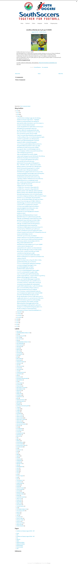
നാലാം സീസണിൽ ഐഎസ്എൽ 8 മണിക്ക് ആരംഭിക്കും (28, 273)
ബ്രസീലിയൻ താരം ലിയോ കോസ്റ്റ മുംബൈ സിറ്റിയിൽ (27, 147)
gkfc (17, 398)
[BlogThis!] (17, 64)
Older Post (60, 73)
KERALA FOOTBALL (20, 544)
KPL (17, 451)
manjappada (19, 460)
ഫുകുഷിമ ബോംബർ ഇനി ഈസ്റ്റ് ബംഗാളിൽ (25, 253)
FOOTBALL (18, 395)
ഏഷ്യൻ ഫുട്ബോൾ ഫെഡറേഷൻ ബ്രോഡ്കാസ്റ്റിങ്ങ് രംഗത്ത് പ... (30, 237)
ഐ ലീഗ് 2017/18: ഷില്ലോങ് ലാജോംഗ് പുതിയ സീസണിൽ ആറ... (30, 285)
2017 (17, 110)
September (19, 311)
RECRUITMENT (19, 545)
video (17, 515)
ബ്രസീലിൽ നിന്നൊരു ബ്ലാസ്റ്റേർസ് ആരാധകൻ (26, 128)
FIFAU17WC (18, 390)
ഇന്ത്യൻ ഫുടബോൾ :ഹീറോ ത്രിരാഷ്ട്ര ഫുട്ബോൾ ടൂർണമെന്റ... (30, 192)
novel (17, 472)
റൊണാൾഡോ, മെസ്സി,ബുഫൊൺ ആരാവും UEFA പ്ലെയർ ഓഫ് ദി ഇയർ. (31, 195)
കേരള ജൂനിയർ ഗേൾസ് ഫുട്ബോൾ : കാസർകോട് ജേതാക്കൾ (29, 247)
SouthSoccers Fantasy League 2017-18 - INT (25, 531)
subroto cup (19, 498)
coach (17, 370)
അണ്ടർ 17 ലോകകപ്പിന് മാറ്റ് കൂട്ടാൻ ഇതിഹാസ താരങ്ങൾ (28, 168)
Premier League (19, 475)
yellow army (19, 524)
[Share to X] (18, 64)
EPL (17, 381)
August (18, 116)
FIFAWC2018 (19, 393)
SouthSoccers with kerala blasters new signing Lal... (28, 121)
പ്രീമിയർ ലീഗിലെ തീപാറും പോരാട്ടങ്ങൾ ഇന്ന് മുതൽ (27, 180)
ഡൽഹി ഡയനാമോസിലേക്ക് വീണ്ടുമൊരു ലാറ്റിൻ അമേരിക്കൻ (29, 135)
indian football (19, 418)
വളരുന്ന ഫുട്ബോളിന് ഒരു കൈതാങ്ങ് (24, 183)
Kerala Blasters (37, 67)
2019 (17, 320)
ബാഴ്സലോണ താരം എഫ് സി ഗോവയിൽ (24, 185)
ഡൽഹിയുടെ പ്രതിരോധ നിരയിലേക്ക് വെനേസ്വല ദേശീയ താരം (30, 178)
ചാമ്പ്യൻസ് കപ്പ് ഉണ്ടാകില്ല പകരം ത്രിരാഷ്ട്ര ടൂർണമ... (28, 138)
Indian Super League (20, 419)
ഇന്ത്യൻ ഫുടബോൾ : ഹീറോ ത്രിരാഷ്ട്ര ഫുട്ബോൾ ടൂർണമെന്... (30, 190)
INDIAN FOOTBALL (20, 542)
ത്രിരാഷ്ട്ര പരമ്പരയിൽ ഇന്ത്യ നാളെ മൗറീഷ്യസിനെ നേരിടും (29, 218)
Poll (17, 534)
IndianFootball (19, 422)
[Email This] (16, 64)
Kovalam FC (19, 449)
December (19, 317)
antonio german (19, 344)
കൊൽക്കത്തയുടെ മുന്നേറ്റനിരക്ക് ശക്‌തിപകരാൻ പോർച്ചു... (28, 176)
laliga (17, 454)
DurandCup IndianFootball (22, 378)
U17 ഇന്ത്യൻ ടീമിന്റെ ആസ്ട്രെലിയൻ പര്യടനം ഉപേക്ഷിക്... (28, 145)
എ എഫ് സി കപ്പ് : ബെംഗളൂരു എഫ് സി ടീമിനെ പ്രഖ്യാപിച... (29, 201)
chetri (17, 364)
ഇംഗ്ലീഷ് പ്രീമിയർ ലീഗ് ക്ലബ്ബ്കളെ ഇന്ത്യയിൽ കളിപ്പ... (28, 130)
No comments (45, 67)
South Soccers (19, 492)
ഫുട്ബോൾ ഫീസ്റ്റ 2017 (21, 258)
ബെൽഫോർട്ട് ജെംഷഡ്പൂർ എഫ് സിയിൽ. (39, 30)
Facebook (28, 23)
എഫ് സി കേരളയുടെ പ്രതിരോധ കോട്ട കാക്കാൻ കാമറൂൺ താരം (30, 150)
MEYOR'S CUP (19, 463)
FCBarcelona (19, 386)
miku (17, 465)
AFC (17, 334)
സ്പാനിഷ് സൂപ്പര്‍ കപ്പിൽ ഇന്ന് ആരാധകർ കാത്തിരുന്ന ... (28, 206)
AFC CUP (18, 337)
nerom (17, 469)
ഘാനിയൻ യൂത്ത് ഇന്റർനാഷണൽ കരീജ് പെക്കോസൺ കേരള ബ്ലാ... (30, 173)
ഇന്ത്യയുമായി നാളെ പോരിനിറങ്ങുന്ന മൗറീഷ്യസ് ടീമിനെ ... (29, 220)
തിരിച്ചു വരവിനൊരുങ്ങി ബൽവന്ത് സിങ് (25, 242)
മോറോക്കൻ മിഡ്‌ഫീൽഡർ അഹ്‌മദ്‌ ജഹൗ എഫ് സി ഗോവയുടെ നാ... (30, 123)
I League (18, 408)
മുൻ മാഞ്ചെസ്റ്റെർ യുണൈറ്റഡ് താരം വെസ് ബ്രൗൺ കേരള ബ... (30, 194)
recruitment (19, 481)
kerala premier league (21, 445)
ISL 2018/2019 (19, 428)
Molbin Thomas (42, 32)
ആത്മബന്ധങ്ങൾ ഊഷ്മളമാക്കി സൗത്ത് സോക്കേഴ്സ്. (27, 277)
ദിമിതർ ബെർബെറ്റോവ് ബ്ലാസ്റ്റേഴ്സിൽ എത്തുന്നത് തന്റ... (28, 303)
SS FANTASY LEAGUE (20, 497)
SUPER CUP (18, 503)
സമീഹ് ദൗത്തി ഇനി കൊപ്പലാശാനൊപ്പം (25, 152)
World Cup (18, 521)
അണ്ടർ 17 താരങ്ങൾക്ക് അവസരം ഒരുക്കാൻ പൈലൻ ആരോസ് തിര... (30, 256)
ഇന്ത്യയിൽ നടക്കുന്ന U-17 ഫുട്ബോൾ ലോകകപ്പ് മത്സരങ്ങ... (29, 216)
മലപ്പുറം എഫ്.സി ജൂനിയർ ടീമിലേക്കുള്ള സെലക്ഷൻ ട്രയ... (28, 279)
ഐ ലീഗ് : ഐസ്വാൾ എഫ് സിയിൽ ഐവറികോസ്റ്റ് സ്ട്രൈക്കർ (29, 239)
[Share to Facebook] (19, 64)
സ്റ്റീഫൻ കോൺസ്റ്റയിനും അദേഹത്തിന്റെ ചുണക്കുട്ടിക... (28, 301)
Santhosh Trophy (20, 487)
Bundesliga (18, 360)
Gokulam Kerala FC (20, 399)
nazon (17, 468)
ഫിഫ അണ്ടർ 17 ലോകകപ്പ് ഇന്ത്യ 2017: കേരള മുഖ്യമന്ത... (28, 284)
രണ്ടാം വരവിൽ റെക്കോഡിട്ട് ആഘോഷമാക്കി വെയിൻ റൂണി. (29, 182)
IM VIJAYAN (18, 413)
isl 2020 (18, 431)
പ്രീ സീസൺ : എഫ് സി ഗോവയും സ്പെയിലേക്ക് (26, 235)
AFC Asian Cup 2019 (20, 335)
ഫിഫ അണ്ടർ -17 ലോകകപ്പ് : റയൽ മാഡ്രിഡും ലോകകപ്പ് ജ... (29, 282)
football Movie (19, 396)
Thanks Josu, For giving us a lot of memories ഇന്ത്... (28, 157)
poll (17, 474)
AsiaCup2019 (19, 352)
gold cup (18, 402)
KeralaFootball (19, 446)
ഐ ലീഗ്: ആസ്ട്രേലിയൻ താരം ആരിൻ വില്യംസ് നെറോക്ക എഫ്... (30, 126)
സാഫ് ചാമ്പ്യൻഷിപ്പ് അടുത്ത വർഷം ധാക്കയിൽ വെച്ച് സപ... (29, 280)
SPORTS (18, 495)
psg (17, 477)
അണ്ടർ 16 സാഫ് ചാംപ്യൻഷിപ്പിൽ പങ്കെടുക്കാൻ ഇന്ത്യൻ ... (29, 197)
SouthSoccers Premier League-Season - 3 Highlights (28, 119)
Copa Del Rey (19, 373)
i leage (17, 407)
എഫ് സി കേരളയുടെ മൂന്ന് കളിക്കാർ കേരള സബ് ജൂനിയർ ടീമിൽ (29, 292)
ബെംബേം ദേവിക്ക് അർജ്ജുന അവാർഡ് (25, 234)
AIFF (17, 340)
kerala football (19, 443)
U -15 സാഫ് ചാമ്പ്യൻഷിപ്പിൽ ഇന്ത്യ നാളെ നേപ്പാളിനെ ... (28, 270)
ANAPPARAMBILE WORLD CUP (22, 341)
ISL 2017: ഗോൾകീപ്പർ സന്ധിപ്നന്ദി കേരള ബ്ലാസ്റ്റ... (27, 308)
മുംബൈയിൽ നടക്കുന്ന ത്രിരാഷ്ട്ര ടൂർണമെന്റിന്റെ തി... (27, 169)
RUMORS (18, 484)
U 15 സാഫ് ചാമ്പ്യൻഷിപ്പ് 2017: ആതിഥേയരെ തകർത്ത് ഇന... (29, 263)
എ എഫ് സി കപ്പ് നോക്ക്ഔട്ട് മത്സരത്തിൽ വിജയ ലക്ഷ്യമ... (28, 254)
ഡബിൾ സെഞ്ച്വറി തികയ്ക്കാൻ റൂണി (25, 246)
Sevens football (19, 547)
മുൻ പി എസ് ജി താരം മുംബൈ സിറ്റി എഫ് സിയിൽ (27, 133)
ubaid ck (18, 512)
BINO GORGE (19, 358)
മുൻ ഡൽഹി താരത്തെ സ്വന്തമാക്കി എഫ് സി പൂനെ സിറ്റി (28, 131)
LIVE (17, 457)
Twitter (33, 23)
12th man (18, 331)
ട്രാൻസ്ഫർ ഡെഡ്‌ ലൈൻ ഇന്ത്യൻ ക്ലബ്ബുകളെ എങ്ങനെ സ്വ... (29, 306)
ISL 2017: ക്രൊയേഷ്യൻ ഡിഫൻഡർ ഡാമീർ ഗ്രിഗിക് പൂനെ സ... (30, 296)
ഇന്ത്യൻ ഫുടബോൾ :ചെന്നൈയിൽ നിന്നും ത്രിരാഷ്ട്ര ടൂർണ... (29, 166)
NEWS (17, 471)
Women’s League (20, 519)
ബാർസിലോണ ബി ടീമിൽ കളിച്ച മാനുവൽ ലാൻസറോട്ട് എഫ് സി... (30, 227)
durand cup (18, 376)
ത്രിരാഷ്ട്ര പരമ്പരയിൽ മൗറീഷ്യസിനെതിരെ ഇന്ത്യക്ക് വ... (28, 223)
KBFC (17, 439)
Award (17, 355)
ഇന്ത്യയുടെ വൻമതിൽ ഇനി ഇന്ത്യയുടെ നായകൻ (27, 215)
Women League (19, 518)
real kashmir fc (19, 480)
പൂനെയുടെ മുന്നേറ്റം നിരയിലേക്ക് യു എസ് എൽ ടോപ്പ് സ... (28, 228)
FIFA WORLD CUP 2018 (21, 387)
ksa (17, 452)
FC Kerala (18, 384)
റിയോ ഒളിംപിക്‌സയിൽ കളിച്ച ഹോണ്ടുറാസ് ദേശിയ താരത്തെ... (29, 249)
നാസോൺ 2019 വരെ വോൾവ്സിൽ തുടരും (25, 161)
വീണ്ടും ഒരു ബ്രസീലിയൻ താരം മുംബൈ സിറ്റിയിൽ (27, 154)
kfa (17, 448)
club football (19, 369)
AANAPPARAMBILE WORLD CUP (23, 332)
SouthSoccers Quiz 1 (21, 213)
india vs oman (19, 414)
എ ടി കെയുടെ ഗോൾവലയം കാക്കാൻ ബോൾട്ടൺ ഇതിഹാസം (29, 310)
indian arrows (19, 416)
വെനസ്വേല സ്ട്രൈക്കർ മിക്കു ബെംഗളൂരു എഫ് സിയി (28, 294)
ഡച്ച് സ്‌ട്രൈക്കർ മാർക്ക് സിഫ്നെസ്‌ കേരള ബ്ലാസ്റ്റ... (27, 225)
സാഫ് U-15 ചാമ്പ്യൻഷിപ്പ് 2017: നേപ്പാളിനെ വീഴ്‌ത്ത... (27, 272)
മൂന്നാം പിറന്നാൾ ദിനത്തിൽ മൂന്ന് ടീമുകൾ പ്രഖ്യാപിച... (28, 287)
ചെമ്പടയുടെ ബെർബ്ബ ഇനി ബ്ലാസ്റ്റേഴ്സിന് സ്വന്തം (26, 265)
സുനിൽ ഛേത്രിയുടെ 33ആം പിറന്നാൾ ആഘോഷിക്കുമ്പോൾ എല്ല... (31, 137)
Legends (18, 455)
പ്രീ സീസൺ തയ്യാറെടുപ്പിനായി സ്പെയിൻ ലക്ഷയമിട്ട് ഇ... (29, 299)
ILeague (18, 411)
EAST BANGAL (19, 379)
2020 (17, 322)
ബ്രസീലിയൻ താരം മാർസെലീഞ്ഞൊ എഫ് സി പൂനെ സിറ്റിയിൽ (29, 244)
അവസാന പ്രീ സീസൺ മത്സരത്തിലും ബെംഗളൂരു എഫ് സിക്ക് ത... (30, 199)
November (19, 315)
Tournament (19, 504)
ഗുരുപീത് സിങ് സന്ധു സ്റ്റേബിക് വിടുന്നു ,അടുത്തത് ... (27, 204)
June (18, 112)
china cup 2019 (19, 366)
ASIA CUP (18, 351)
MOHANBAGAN (19, 466)
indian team (19, 421)
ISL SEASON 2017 (19, 433)
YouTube (46, 23)
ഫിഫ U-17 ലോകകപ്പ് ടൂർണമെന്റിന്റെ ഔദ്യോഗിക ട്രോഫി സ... (29, 143)
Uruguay (18, 513)
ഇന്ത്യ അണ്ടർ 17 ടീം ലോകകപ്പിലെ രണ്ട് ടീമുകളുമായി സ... (28, 163)
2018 (17, 319)
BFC (17, 357)
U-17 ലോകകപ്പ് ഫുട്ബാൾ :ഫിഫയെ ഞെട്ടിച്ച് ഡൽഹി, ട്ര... (28, 240)
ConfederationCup (20, 372)
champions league (20, 361)
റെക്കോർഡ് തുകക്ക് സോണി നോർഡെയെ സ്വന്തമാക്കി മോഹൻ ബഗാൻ (31, 232)
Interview (18, 425)
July (18, 114)
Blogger (49, 563)
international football (21, 424)
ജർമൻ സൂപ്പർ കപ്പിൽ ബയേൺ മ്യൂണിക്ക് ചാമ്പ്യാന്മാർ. (28, 140)
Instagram (40, 23)
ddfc (17, 375)
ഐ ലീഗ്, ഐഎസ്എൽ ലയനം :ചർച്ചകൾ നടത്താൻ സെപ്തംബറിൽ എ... (31, 275)
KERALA (18, 440)
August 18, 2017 (35, 32)
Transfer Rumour (20, 506)
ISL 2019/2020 (19, 430)
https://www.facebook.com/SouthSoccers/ (48, 62)
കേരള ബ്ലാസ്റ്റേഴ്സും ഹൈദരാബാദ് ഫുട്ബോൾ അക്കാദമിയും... (29, 202)
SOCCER (18, 490)
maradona (18, 462)
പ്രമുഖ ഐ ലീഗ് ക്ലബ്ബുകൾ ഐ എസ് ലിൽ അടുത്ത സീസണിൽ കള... (31, 156)
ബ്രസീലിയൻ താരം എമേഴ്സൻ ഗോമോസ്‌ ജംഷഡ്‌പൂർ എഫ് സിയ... (30, 171)
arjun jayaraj (19, 346)
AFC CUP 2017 (19, 338)
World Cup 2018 (19, 522)
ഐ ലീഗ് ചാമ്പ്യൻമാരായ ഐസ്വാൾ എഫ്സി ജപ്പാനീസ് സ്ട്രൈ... (29, 230)
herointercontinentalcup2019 (22, 405)
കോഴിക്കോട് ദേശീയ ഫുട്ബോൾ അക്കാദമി (25, 268)
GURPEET (18, 404)
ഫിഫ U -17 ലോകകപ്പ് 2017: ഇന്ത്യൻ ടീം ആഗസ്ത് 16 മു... (28, 159)
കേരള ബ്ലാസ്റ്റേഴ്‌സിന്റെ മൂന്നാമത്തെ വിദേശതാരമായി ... (28, 175)
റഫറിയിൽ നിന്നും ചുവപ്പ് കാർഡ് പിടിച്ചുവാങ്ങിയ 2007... (28, 187)
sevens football (19, 489)
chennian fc (19, 363)
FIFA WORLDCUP (20, 389)
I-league (18, 410)
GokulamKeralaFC (20, 401)
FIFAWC (18, 392)
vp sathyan (18, 516)
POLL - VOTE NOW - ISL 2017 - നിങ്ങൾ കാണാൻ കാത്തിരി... (29, 164)
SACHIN (18, 486)
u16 (17, 507)
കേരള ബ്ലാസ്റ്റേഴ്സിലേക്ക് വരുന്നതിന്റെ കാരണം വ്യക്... (27, 208)
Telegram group (53, 23)
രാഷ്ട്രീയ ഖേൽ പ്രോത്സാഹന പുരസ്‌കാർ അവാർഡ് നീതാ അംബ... (30, 298)
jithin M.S (18, 436)
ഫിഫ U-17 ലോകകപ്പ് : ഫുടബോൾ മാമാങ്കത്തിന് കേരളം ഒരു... (29, 291)
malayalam (18, 459)
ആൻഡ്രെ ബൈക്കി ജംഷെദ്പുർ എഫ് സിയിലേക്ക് (27, 289)
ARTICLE (18, 349)
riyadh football (19, 483)
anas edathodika (20, 343)
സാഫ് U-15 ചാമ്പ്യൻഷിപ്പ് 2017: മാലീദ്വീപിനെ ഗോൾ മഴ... (28, 221)
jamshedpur (19, 434)
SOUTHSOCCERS (19, 493)
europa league (19, 382)
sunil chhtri (19, 501)
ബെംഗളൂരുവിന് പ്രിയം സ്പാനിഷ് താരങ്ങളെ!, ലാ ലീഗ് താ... (29, 149)
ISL (17, 427)
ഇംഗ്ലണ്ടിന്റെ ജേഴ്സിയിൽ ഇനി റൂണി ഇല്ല (25, 266)
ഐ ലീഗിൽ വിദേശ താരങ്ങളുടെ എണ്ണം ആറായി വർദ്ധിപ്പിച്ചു (29, 118)
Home (22, 23)
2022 (17, 326)
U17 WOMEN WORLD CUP (21, 509)
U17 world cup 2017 (20, 510)
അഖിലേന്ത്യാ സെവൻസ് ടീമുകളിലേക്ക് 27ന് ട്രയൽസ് (28, 211)
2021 (17, 324)
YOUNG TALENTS (20, 525)
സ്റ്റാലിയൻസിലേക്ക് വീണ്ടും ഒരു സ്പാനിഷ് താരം (26, 261)
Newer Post (17, 73)
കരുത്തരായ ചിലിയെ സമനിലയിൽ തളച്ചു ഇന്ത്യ (27, 142)
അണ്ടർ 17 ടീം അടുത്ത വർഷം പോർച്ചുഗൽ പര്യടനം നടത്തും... (29, 260)
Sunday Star (18, 500)
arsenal (18, 348)
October (18, 313)
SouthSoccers (38, 563)
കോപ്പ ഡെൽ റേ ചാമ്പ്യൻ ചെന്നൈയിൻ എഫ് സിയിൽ (28, 251)
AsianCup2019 (19, 354)
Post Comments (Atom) (25, 106)
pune (17, 478)
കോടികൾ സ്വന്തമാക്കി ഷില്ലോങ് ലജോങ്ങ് (25, 124)
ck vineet (18, 367)
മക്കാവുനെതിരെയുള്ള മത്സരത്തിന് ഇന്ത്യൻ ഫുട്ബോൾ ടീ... (29, 305)
